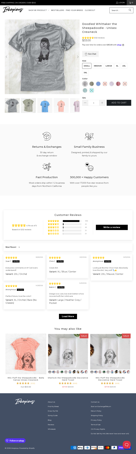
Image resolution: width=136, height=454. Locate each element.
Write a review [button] (111, 227)
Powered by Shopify (27, 448)
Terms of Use (95, 425)
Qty (84, 98)
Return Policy (96, 411)
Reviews (51, 425)
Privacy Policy (96, 420)
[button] (39, 10)
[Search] (130, 10)
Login (122, 3)
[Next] (77, 56)
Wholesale (52, 429)
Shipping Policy (97, 415)
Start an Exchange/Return (101, 406)
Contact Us (95, 402)
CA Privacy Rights (98, 429)
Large (109, 66)
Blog (49, 420)
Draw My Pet (53, 411)
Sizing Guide (53, 415)
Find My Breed (53, 406)
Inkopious (14, 448)
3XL (85, 72)
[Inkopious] (13, 10)
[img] (11, 258)
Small (87, 66)
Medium (98, 66)
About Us (51, 402)
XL (117, 66)
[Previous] (7, 56)
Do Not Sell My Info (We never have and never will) (110, 434)
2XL (124, 66)
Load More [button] (68, 316)
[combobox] (121, 10)
